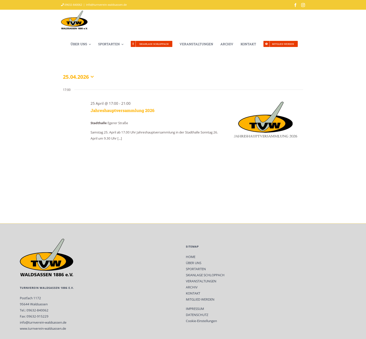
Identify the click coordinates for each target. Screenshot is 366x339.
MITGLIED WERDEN (200, 299)
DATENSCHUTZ (197, 315)
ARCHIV (191, 287)
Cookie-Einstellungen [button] (201, 321)
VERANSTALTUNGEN (201, 281)
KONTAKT (193, 293)
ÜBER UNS (193, 263)
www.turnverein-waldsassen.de (43, 328)
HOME (190, 257)
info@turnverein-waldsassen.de (106, 4)
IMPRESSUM (195, 308)
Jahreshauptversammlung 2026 (122, 110)
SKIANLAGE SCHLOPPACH (205, 275)
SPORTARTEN (196, 269)
